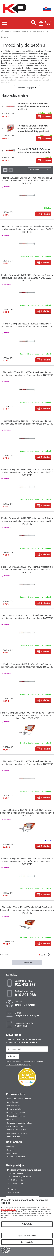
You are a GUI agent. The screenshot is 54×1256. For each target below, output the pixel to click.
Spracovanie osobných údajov (19, 1123)
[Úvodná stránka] (13, 8)
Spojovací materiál (20, 31)
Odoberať (12, 1056)
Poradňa (10, 1119)
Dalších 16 (27, 962)
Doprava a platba (14, 1109)
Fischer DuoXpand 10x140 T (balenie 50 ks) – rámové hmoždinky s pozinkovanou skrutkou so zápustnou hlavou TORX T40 (27, 910)
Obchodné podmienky (16, 1116)
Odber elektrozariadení (16, 1130)
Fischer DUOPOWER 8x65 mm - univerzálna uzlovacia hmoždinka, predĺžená (34, 106)
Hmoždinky (37, 31)
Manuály (10, 1146)
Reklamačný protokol (16, 1157)
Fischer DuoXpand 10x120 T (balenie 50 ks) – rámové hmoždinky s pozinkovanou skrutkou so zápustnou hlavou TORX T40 (27, 813)
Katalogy (10, 1150)
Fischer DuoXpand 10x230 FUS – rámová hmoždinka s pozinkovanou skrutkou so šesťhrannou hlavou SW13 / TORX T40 (27, 570)
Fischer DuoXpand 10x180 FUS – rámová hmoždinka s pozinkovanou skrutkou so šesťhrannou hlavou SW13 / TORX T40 (27, 472)
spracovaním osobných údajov (18, 1064)
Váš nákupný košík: (48, 23)
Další (50, 954)
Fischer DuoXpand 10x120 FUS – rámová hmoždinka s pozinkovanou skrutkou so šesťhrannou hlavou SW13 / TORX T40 (27, 521)
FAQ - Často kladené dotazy (19, 1099)
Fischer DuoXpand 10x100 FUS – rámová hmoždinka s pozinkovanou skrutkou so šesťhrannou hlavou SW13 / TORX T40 (27, 278)
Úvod (6, 31)
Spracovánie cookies (15, 1126)
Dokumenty (12, 1153)
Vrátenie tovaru (13, 1137)
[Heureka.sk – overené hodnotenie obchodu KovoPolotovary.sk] (27, 1077)
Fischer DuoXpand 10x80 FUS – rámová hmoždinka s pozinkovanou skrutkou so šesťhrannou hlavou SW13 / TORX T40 (27, 181)
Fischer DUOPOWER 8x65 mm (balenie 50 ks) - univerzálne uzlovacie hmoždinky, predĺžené (33, 128)
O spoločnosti (12, 1102)
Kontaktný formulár (24, 1024)
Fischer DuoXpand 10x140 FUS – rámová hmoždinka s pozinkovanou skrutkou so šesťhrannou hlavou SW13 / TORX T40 (27, 861)
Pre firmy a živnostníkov (17, 1133)
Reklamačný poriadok (16, 1112)
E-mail (27, 1014)
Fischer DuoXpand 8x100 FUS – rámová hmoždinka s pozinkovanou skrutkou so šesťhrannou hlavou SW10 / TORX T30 (27, 229)
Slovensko (45, 8)
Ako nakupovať (13, 1106)
